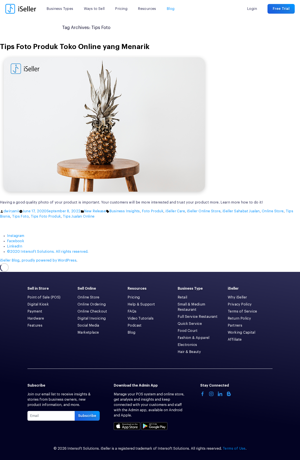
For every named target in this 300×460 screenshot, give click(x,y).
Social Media (88, 325)
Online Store (273, 211)
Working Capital (241, 332)
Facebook (15, 241)
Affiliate (235, 339)
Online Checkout (92, 311)
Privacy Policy (240, 304)
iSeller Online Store (203, 211)
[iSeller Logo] (20, 9)
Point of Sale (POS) (44, 297)
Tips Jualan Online (78, 216)
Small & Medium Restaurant (191, 307)
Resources (147, 9)
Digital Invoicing (92, 318)
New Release (95, 211)
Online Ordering (92, 304)
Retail (182, 297)
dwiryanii (11, 211)
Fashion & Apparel (194, 338)
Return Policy (239, 318)
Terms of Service (242, 311)
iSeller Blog (10, 260)
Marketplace (88, 332)
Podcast (135, 325)
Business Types (60, 9)
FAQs (132, 311)
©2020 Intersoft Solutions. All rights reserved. (48, 251)
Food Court (187, 331)
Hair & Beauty (189, 352)
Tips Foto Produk (46, 216)
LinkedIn (14, 246)
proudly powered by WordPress (49, 260)
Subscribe (87, 416)
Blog (171, 9)
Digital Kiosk (38, 304)
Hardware (35, 318)
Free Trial (281, 9)
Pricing (121, 9)
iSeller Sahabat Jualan (241, 211)
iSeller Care (175, 211)
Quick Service (190, 323)
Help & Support (141, 304)
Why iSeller (237, 297)
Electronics (187, 345)
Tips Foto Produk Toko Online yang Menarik (75, 46)
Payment (34, 311)
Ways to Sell (94, 9)
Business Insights (124, 211)
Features (34, 325)
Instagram (15, 236)
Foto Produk (152, 211)
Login (252, 9)
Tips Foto (20, 216)
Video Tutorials (141, 318)
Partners (235, 325)
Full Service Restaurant (197, 316)
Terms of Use (234, 448)
